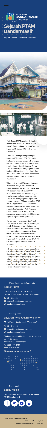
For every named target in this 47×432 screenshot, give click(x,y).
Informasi (40, 423)
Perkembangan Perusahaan (25, 423)
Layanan (40, 421)
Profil (32, 421)
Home (26, 421)
